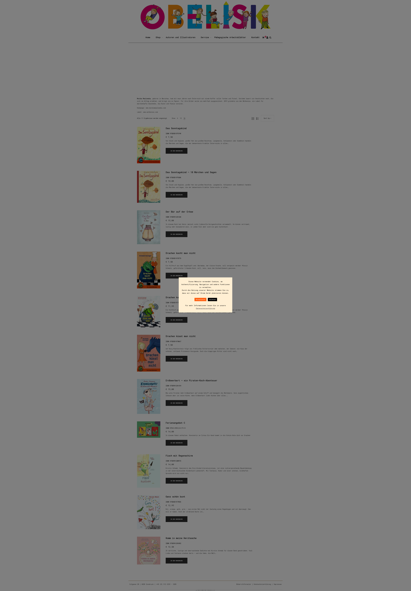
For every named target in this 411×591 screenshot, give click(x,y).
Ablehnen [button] (212, 299)
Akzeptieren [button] (200, 299)
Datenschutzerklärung (205, 308)
